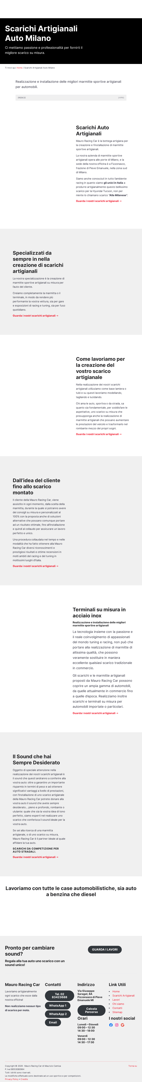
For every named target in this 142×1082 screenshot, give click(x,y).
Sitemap (117, 1012)
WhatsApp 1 (57, 1005)
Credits (24, 1079)
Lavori (116, 999)
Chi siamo (118, 1003)
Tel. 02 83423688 (59, 995)
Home (116, 991)
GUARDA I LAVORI (105, 949)
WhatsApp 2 (58, 1014)
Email (53, 1022)
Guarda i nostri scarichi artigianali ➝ (98, 200)
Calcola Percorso (91, 1010)
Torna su (132, 1066)
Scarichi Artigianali (123, 995)
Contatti (117, 1007)
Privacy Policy (11, 1079)
